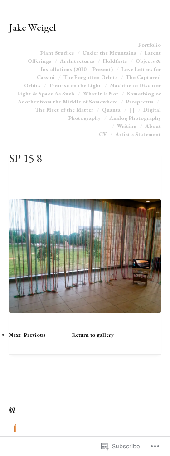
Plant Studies (57, 52)
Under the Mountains (109, 52)
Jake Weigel (32, 27)
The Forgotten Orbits (90, 77)
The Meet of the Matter (64, 109)
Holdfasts (115, 61)
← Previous (31, 334)
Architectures (77, 61)
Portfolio (149, 44)
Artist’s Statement (138, 134)
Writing (126, 126)
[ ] (132, 109)
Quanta (111, 109)
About (153, 126)
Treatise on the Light (75, 85)
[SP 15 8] (85, 321)
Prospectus (139, 101)
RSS (12, 427)
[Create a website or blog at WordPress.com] (12, 410)
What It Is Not (100, 93)
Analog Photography (135, 118)
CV (103, 134)
